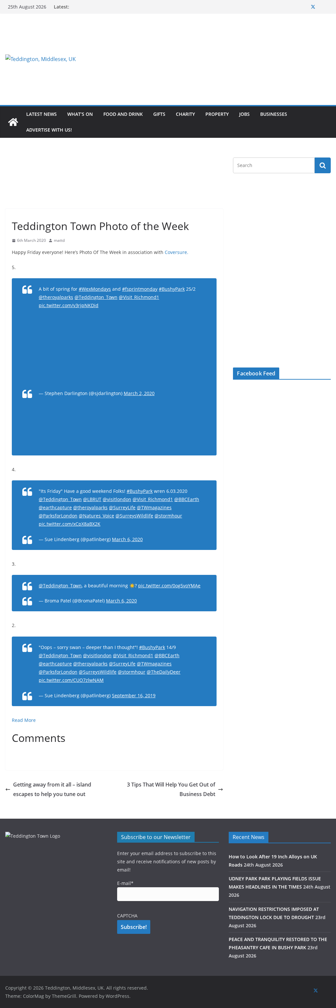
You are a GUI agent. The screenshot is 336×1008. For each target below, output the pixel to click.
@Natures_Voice (96, 516)
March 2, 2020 (139, 393)
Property (217, 114)
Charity (185, 114)
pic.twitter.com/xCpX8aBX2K (69, 524)
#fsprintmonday (140, 289)
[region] (224, 59)
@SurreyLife (122, 507)
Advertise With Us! (49, 130)
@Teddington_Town (95, 297)
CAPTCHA (127, 916)
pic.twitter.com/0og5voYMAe (169, 585)
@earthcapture (55, 507)
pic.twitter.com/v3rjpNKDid (68, 305)
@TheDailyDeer (163, 672)
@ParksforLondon (58, 516)
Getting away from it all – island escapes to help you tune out (52, 789)
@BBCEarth (186, 499)
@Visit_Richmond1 (139, 297)
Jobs (244, 114)
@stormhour (168, 516)
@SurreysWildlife (134, 516)
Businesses (273, 114)
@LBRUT (92, 499)
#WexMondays (95, 289)
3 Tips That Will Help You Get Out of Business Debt (171, 789)
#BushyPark (172, 289)
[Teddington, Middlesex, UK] (13, 122)
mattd (59, 240)
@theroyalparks (56, 297)
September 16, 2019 (134, 695)
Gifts (159, 114)
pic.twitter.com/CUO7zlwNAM (71, 680)
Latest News (41, 114)
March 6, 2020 (127, 539)
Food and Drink (123, 114)
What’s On (80, 114)
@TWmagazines (154, 507)
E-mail (125, 883)
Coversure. (176, 252)
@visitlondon (117, 499)
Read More (24, 720)
